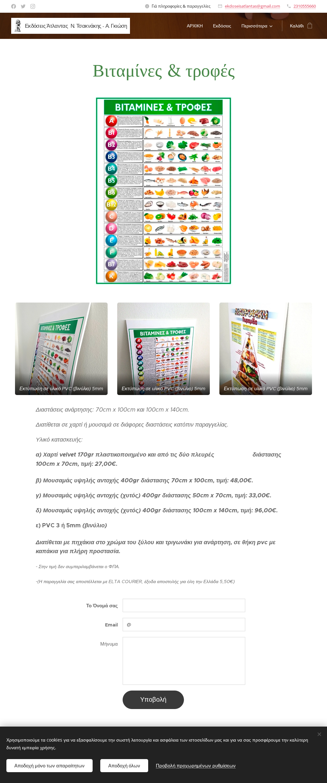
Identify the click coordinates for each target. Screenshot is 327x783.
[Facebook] (14, 6)
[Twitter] (23, 6)
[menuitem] (196, 26)
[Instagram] (33, 6)
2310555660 (304, 6)
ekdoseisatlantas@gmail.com (252, 6)
